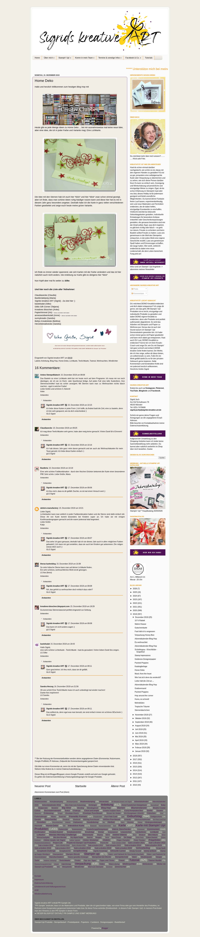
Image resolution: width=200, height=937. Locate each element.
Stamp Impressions (142, 655)
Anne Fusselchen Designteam (134, 805)
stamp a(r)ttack (150, 851)
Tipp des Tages (90, 860)
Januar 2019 (140, 751)
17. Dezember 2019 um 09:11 (80, 666)
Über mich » (49, 58)
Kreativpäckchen (74, 832)
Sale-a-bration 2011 (95, 845)
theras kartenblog (48, 564)
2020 (135, 610)
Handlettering (92, 822)
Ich (64, 826)
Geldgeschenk (156, 817)
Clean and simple (91, 810)
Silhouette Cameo (117, 851)
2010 (135, 785)
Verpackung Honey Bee (144, 635)
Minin (163, 835)
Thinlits (77, 860)
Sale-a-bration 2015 (153, 845)
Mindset (142, 835)
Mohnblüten (139, 703)
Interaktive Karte (76, 825)
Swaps (159, 857)
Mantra (100, 835)
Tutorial (93, 361)
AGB (37, 890)
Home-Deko (64, 361)
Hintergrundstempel (153, 822)
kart (114, 826)
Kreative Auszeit (56, 832)
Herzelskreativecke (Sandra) (48, 324)
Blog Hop (54, 361)
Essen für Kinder (113, 813)
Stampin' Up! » (64, 58)
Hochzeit (38, 826)
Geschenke (50, 819)
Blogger (105, 928)
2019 (135, 614)
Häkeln (68, 822)
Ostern (106, 840)
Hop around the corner (144, 695)
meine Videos (120, 834)
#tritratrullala (103, 802)
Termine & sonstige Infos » (109, 58)
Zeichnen (109, 867)
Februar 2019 (141, 747)
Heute (140, 822)
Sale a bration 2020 (118, 843)
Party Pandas (139, 840)
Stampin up (91, 853)
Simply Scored (135, 851)
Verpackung (83, 863)
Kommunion (153, 829)
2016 (135, 763)
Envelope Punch (72, 813)
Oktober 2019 (141, 718)
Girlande (127, 819)
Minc (134, 835)
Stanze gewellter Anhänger (78, 857)
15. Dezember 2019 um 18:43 (62, 644)
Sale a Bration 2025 (78, 845)
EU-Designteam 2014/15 (133, 813)
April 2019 (139, 740)
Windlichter (113, 361)
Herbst (111, 822)
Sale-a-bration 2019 (103, 848)
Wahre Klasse (140, 624)
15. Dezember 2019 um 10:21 (71, 508)
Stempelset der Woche (101, 857)
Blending (80, 808)
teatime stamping (50, 860)
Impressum (39, 879)
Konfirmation (40, 832)
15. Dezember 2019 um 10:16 (80, 445)
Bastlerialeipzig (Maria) (45, 298)
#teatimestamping (87, 801)
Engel (60, 813)
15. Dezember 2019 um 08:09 (73, 375)
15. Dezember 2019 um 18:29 (82, 606)
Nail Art (89, 837)
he (104, 822)
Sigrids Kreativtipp (100, 851)
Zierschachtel (120, 867)
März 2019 (139, 744)
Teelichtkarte (83, 361)
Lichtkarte (73, 361)
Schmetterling (143, 848)
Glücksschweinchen (142, 819)
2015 (135, 767)
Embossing (48, 813)
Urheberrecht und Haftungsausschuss (50, 887)
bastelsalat (45, 644)
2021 (135, 607)
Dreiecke (38, 813)
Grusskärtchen (57, 822)
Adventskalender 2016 (51, 805)
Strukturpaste (146, 857)
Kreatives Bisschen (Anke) (47, 309)
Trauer (121, 860)
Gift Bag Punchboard (91, 819)
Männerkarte (88, 835)
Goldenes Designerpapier (145, 659)
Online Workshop (90, 840)
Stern (134, 857)
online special (75, 840)
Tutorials (148, 58)
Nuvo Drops (116, 837)
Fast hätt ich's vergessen (145, 631)
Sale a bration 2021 (136, 843)
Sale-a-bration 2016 (43, 848)
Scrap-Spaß (160, 848)
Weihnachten (102, 361)
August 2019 (140, 726)
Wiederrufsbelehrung (43, 894)
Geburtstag (134, 816)
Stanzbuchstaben (56, 857)
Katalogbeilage (141, 666)
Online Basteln (151, 837)
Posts (135, 289)
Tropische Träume (142, 706)
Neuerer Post (42, 786)
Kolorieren (141, 829)
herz (122, 822)
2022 (135, 603)
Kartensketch (77, 829)
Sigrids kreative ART (55, 405)
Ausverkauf (154, 805)
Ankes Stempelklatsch (50, 375)
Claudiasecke (46, 428)
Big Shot (66, 807)
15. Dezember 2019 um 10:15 (80, 405)
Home (37, 58)
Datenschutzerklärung (71, 769)
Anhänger (93, 805)
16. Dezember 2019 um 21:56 (66, 686)
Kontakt (38, 876)
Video (102, 864)
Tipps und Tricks (107, 860)
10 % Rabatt (140, 620)
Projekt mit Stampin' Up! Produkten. (81, 843)
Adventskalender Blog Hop (146, 639)
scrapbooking (80, 850)
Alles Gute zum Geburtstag (75, 805)
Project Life (57, 843)
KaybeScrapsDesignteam (97, 829)
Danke (149, 810)
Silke (67, 281)
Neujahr (98, 837)
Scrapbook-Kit (65, 851)
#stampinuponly (72, 802)
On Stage (128, 837)
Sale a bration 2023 (45, 845)
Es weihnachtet (141, 642)
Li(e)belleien (141, 832)
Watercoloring (114, 864)
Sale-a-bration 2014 (133, 845)
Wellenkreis (147, 864)
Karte (122, 825)
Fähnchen (151, 813)
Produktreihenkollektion (42, 843)
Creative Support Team (111, 811)
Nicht (107, 837)
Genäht (38, 819)
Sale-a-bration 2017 (62, 848)
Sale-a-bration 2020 (123, 848)
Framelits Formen (78, 816)
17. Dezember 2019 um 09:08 (80, 586)
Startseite (80, 786)
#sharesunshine (41, 802)
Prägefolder (154, 840)
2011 (135, 781)
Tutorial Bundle (154, 860)
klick (78, 197)
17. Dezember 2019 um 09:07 (80, 538)
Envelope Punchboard (92, 813)
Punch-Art (104, 843)
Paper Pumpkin (123, 840)
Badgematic (42, 808)
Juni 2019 (139, 733)
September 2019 (142, 722)
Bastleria (44, 468)
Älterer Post (118, 786)
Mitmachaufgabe (43, 837)
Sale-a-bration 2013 (113, 845)
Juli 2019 (139, 729)
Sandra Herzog (46, 686)
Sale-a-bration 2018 (82, 848)
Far (162, 813)
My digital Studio (77, 837)
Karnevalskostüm (105, 826)
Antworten (44, 395)
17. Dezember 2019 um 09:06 (80, 488)
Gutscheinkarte (141, 628)
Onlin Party (139, 837)
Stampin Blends (73, 854)
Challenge (76, 811)
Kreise (101, 832)
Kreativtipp (89, 832)
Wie (58, 867)
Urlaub (56, 864)
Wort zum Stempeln (95, 867)
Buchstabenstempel (52, 810)
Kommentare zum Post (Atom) (57, 792)
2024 (135, 596)
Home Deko (140, 670)
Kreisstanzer (113, 832)
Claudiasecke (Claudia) (45, 295)
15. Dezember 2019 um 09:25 (65, 428)
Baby (163, 805)
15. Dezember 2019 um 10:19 (61, 468)
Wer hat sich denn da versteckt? (148, 677)
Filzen (53, 817)
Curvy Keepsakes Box (133, 810)
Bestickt (55, 808)
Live (164, 832)
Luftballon (41, 835)
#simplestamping (56, 802)
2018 (135, 756)
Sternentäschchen (142, 710)
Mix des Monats (59, 837)
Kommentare (138, 293)
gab (123, 817)
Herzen (130, 822)
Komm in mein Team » (84, 58)
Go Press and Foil (159, 819)
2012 (135, 778)
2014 (135, 770)
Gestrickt (76, 819)
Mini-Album (153, 835)
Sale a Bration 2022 (157, 843)
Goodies (41, 822)
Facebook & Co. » (133, 58)
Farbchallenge (41, 816)
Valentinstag (66, 864)
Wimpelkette (67, 867)
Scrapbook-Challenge (46, 851)
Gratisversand (140, 688)
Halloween (77, 822)
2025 (135, 592)
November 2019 (142, 715)
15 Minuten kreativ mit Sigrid (121, 802)
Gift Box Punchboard (111, 819)
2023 (135, 599)
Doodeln (160, 811)
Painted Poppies (141, 663)
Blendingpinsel (92, 808)
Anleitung (45, 361)
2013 (135, 774)
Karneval (93, 826)
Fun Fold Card (111, 816)
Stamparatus (58, 854)
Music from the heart (143, 674)
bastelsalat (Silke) (43, 304)
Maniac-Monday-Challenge (62, 834)
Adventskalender (141, 801)
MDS (108, 835)
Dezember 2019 (142, 617)
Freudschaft (98, 817)
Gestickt (66, 819)
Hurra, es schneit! (142, 699)
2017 (135, 759)
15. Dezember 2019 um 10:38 (68, 564)
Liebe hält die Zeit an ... (144, 681)
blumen (121, 807)
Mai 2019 (139, 736)
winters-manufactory (49, 508)
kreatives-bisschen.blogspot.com (55, 606)
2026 (135, 589)
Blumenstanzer (138, 807)
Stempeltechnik (121, 857)
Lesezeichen (126, 832)
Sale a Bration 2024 (62, 845)
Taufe (37, 860)
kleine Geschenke (121, 829)
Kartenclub (63, 829)
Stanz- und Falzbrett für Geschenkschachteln (126, 854)
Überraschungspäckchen (43, 864)
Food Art (62, 817)
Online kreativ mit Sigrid (54, 840)
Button (67, 811)
